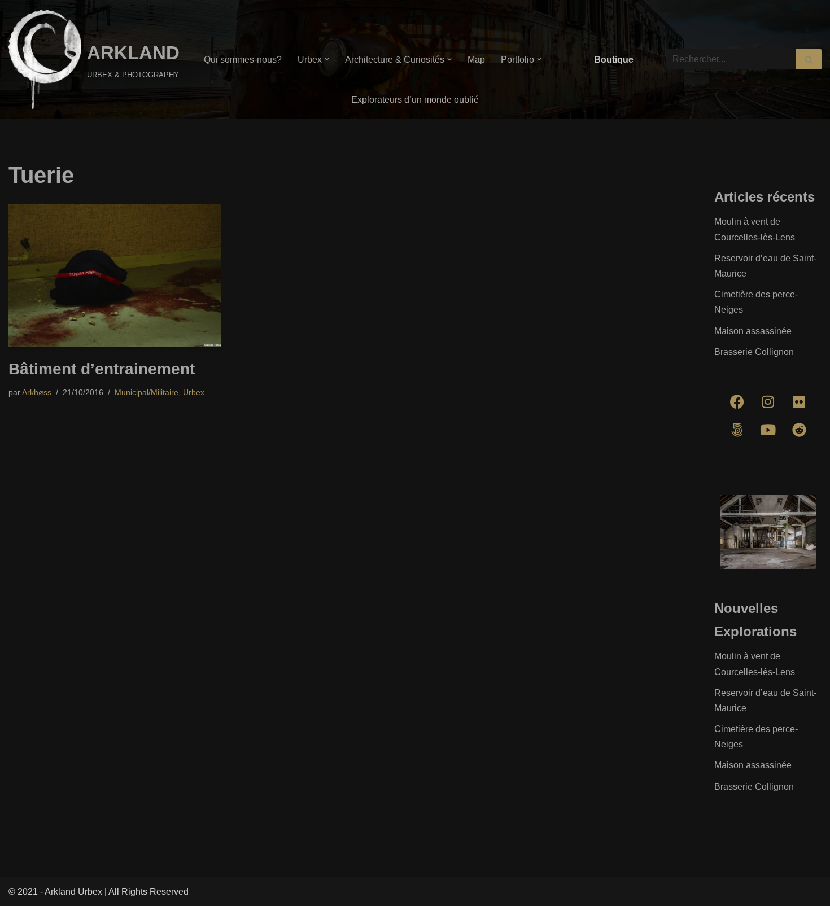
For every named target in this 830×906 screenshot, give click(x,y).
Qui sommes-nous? (243, 59)
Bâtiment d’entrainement (101, 369)
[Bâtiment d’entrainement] (114, 275)
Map (476, 59)
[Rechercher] (809, 59)
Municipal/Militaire (146, 392)
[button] (327, 59)
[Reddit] (799, 430)
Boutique (614, 59)
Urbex (193, 392)
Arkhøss (36, 392)
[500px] (737, 430)
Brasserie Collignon (754, 352)
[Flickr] (799, 402)
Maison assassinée (753, 331)
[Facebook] (737, 402)
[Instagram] (768, 402)
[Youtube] (768, 430)
